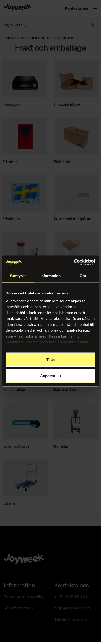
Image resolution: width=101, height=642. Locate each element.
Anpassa (47, 375)
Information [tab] (50, 276)
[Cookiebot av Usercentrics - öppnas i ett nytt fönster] (73, 262)
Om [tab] (83, 276)
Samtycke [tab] (18, 276)
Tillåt (50, 360)
